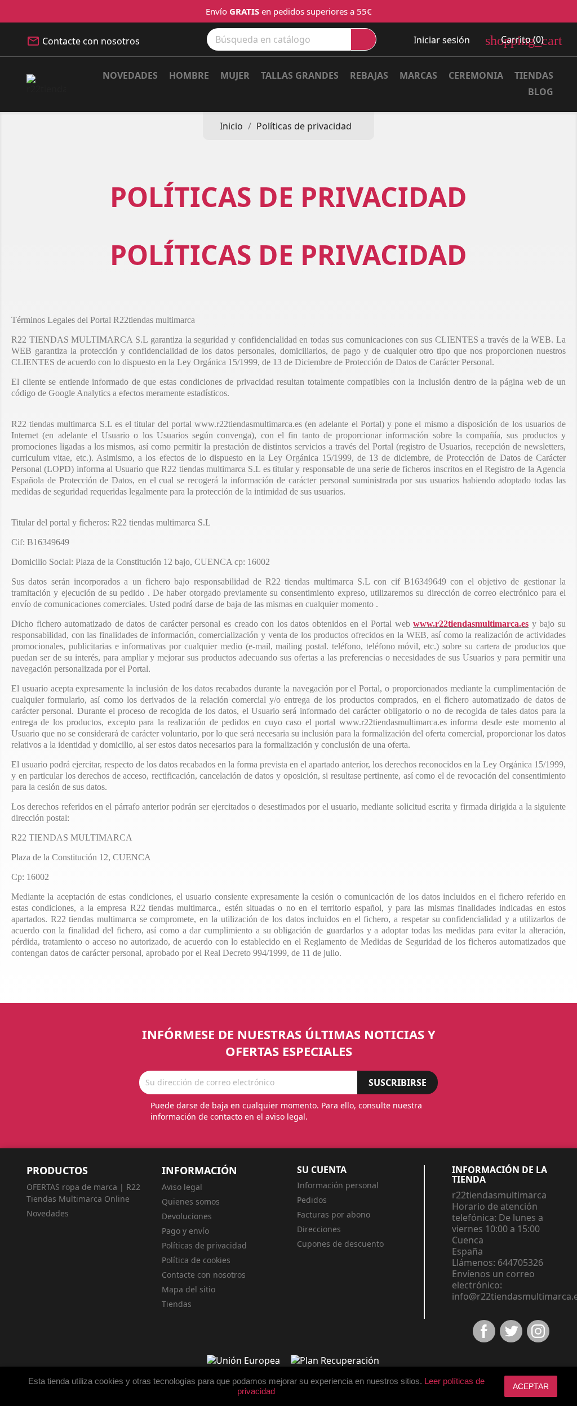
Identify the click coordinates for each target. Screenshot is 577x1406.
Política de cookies (196, 1260)
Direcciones (319, 1229)
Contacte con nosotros (91, 41)
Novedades (130, 75)
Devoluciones (187, 1216)
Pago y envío (185, 1230)
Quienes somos (191, 1201)
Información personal (338, 1185)
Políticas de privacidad (204, 1245)
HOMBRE (189, 75)
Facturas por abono (333, 1214)
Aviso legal (182, 1187)
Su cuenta (322, 1170)
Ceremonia (476, 75)
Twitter (511, 1331)
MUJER (235, 75)
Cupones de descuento (340, 1243)
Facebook (484, 1331)
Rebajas (369, 75)
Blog (540, 92)
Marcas (418, 75)
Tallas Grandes (300, 75)
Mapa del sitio (188, 1289)
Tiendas (533, 75)
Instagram (538, 1331)
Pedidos (312, 1199)
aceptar (531, 1386)
